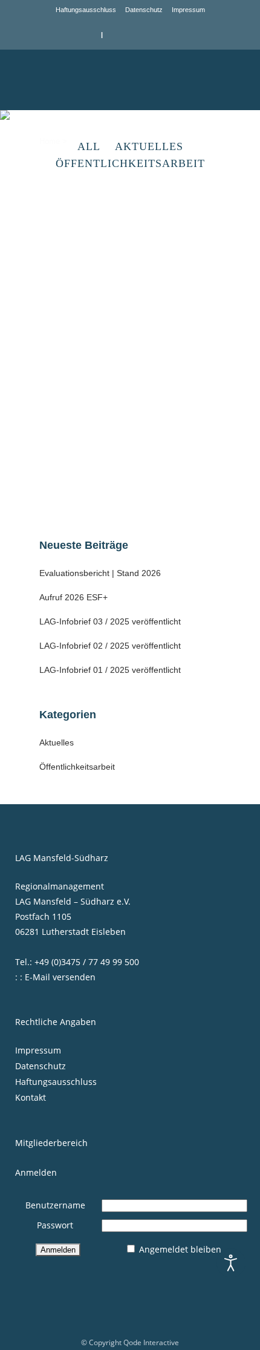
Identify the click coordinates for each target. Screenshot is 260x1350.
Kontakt (30, 1097)
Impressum (188, 9)
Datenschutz (144, 9)
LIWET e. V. (77, 395)
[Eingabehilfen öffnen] (230, 1262)
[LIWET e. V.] (130, 287)
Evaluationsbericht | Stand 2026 (100, 573)
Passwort (55, 1225)
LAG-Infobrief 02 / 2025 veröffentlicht (110, 645)
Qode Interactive (151, 1342)
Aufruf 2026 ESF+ (73, 597)
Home (49, 141)
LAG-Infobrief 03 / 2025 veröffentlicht (110, 621)
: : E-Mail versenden (55, 977)
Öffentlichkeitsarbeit (77, 767)
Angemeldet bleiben (180, 1249)
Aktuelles (56, 742)
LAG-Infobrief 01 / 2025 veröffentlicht (110, 670)
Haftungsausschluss (86, 9)
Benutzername (55, 1205)
